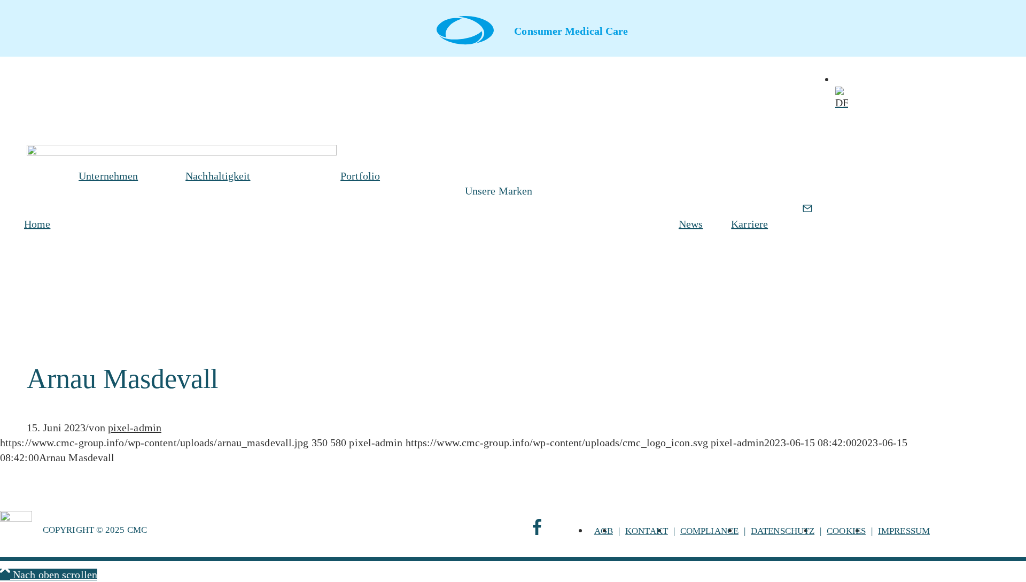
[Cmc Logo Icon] (465, 30)
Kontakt (646, 531)
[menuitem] (35, 224)
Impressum (904, 531)
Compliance (709, 531)
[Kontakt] (807, 235)
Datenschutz (782, 531)
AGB (603, 531)
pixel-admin (134, 427)
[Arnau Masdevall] (181, 152)
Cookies (846, 531)
